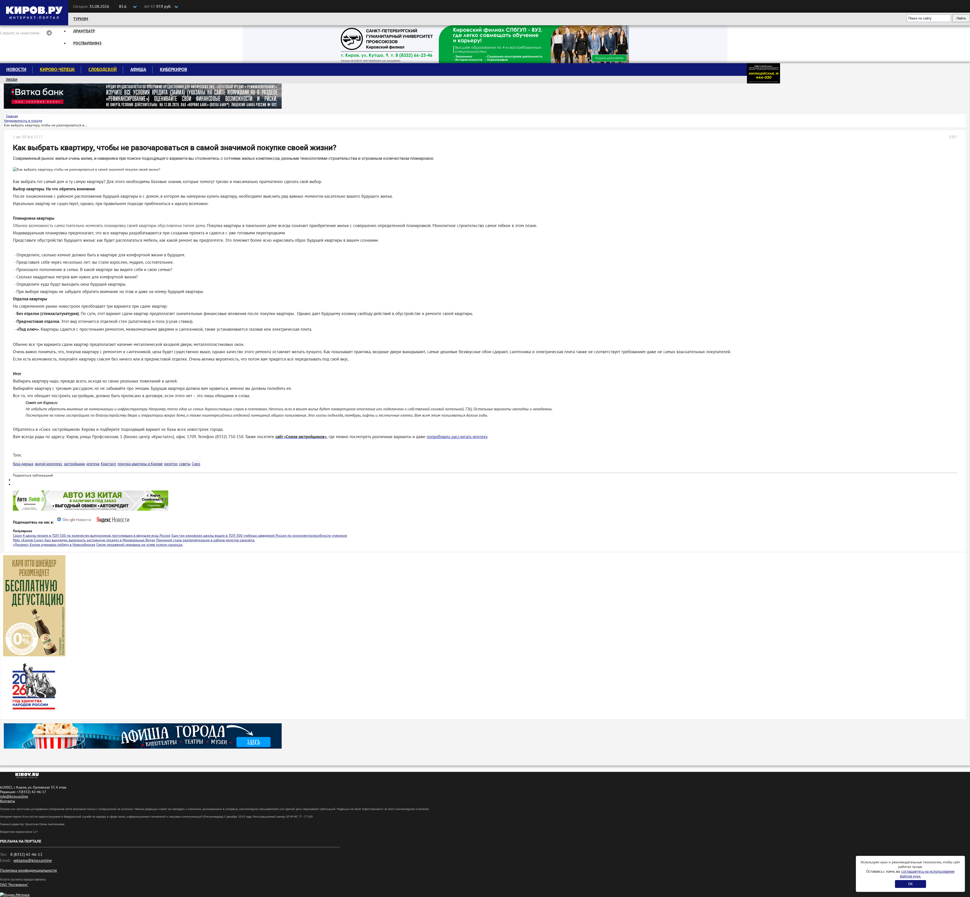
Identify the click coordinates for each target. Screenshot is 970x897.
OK (910, 884)
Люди (11, 79)
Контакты (7, 801)
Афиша (138, 69)
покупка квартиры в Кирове (140, 463)
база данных (23, 463)
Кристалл (108, 463)
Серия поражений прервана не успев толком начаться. (139, 544)
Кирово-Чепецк (57, 69)
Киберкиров (173, 69)
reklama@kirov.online (32, 860)
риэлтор (171, 463)
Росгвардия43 (87, 43)
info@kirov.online (14, 796)
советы (184, 463)
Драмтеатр (84, 30)
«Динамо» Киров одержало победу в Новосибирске (54, 544)
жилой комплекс (48, 463)
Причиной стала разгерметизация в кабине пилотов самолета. (205, 540)
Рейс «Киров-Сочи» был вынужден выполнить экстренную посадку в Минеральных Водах (84, 540)
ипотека (93, 463)
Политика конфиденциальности (28, 870)
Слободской (102, 69)
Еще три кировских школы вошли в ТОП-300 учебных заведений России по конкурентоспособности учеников (259, 535)
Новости (16, 69)
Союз (196, 463)
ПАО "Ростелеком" (14, 884)
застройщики (74, 463)
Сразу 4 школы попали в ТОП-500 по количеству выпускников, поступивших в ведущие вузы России (92, 535)
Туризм (80, 18)
